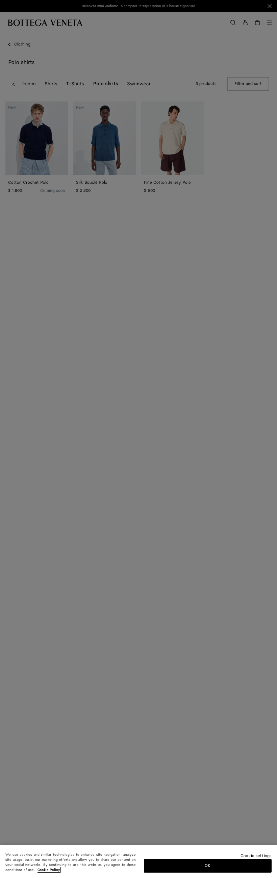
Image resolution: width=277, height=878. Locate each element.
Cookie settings (256, 856)
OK (207, 866)
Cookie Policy (48, 870)
